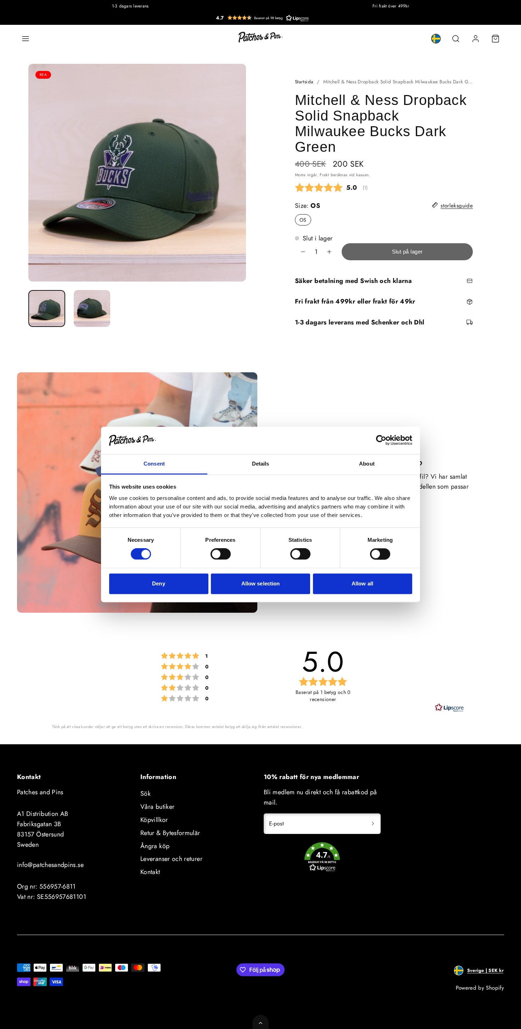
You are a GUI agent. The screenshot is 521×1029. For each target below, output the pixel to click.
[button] (262, 17)
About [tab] (367, 464)
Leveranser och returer (171, 858)
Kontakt (150, 872)
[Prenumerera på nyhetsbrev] (373, 823)
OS (305, 221)
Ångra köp (154, 846)
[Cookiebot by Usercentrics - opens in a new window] (381, 440)
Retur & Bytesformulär (170, 833)
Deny (158, 583)
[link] (435, 39)
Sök (145, 793)
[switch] (221, 554)
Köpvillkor (154, 819)
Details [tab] (260, 464)
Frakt (324, 175)
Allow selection (260, 583)
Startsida (304, 81)
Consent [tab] (154, 464)
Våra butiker (157, 806)
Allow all (362, 583)
